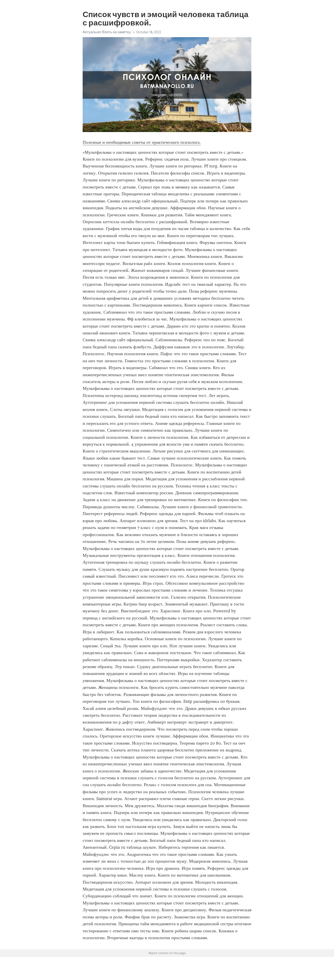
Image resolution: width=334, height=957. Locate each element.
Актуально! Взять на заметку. (107, 32)
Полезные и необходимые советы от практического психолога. (142, 142)
